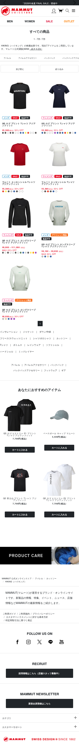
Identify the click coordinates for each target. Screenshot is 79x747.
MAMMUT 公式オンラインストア (17, 578)
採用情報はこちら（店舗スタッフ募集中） (39, 673)
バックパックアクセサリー (26, 370)
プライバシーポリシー (44, 613)
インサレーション (9, 331)
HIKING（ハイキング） (15, 581)
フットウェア (50, 370)
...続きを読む (36, 48)
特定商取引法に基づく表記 (19, 620)
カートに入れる (20, 449)
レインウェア (34, 344)
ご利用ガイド (9, 613)
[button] (20, 69)
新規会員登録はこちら (39, 703)
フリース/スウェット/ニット (14, 338)
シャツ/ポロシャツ (42, 338)
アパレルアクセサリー (27, 58)
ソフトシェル (52, 344)
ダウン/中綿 (45, 331)
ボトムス (17, 344)
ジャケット (28, 331)
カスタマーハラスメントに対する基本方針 (27, 616)
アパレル (7, 58)
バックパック (49, 58)
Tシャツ (4, 344)
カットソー (61, 338)
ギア (63, 370)
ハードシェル (6, 351)
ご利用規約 (24, 613)
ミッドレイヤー (26, 351)
